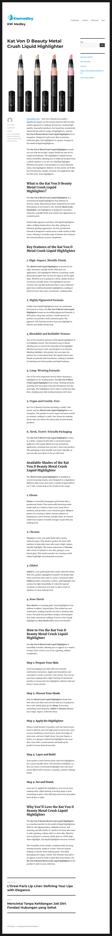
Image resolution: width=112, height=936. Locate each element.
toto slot (83, 66)
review (85, 20)
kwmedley (11, 125)
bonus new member (87, 78)
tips (103, 20)
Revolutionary (12, 141)
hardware (75, 20)
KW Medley (16, 24)
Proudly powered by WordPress (28, 926)
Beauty (9, 131)
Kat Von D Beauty (13, 136)
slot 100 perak (85, 62)
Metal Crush (17, 138)
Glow (9, 134)
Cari (81, 42)
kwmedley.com (33, 119)
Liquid (9, 138)
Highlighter (15, 134)
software (94, 20)
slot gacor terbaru (86, 57)
